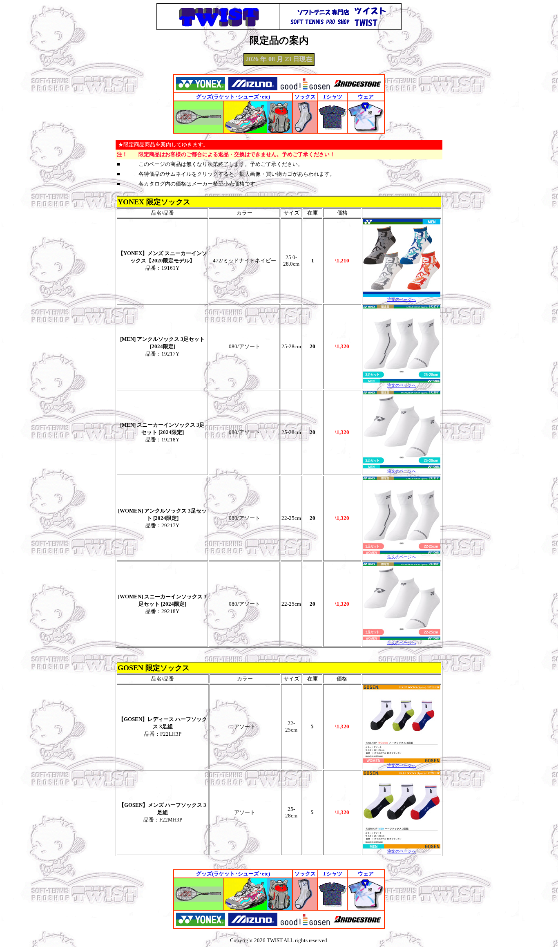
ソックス (305, 97)
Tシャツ (332, 97)
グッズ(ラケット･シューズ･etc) (233, 97)
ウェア (366, 97)
